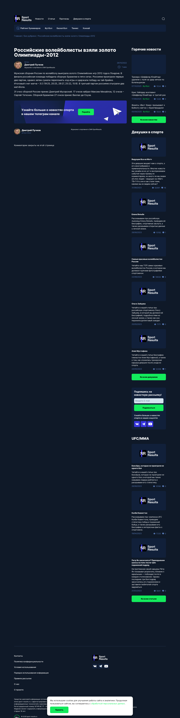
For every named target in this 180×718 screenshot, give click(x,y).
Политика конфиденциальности (28, 661)
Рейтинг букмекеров (30, 28)
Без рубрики (30, 36)
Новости (39, 19)
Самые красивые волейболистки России (147, 260)
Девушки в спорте (82, 19)
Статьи (51, 19)
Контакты (18, 656)
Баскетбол (62, 28)
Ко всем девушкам (149, 377)
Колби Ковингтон (139, 513)
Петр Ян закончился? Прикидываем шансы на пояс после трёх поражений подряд (148, 562)
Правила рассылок (22, 678)
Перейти (86, 112)
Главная (18, 36)
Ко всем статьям (149, 599)
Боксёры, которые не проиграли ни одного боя (148, 467)
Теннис (75, 28)
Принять (59, 710)
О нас (16, 684)
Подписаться (149, 408)
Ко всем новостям (148, 120)
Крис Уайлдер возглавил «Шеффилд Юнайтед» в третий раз (149, 93)
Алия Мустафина (139, 351)
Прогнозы (64, 19)
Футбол (48, 28)
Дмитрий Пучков (33, 64)
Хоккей (86, 28)
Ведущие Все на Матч (142, 159)
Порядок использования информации (31, 673)
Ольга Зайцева (139, 304)
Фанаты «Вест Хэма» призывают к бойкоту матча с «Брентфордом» (148, 106)
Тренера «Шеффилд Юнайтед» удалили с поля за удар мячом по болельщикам (148, 80)
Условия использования (25, 667)
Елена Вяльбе (138, 214)
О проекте (19, 690)
